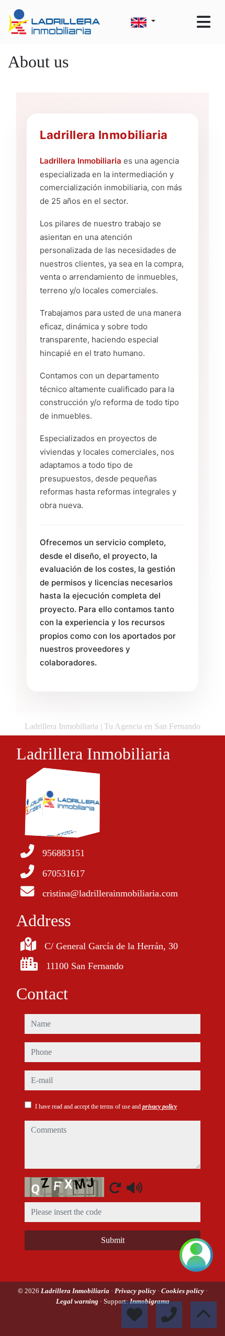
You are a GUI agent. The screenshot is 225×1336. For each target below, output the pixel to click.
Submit (113, 1240)
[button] (196, 1255)
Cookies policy (183, 1291)
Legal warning (78, 1301)
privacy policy (159, 1106)
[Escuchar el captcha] (134, 1187)
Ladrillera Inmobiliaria (76, 1291)
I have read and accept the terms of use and (106, 1106)
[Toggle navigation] (203, 22)
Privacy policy (136, 1291)
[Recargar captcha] (115, 1187)
